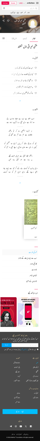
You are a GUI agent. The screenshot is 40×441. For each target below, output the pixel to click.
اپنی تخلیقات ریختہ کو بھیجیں (32, 381)
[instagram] (15, 426)
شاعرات (34, 269)
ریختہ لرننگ (35, 397)
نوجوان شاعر (33, 275)
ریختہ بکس (17, 402)
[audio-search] (4, 8)
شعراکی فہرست (33, 252)
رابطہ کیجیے (17, 372)
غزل (14, 38)
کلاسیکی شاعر (33, 264)
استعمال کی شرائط (19, 434)
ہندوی (18, 393)
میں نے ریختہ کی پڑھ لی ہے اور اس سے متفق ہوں (20, 349)
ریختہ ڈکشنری (17, 397)
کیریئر (18, 376)
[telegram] (10, 426)
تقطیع (37, 372)
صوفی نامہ (36, 393)
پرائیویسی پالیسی (24, 349)
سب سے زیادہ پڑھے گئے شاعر (27, 258)
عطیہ (37, 363)
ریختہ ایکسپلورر (17, 381)
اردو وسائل (35, 376)
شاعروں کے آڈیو (31, 281)
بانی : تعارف (17, 367)
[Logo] (31, 3)
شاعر (28, 12)
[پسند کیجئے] (8, 20)
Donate (13, 3)
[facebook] (31, 426)
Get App (5, 3)
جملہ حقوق (13, 434)
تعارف (25, 38)
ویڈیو (18, 12)
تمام (34, 38)
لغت (21, 12)
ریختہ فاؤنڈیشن (17, 363)
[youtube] (21, 426)
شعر (25, 12)
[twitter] (26, 426)
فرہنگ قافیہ (35, 367)
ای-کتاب (13, 12)
